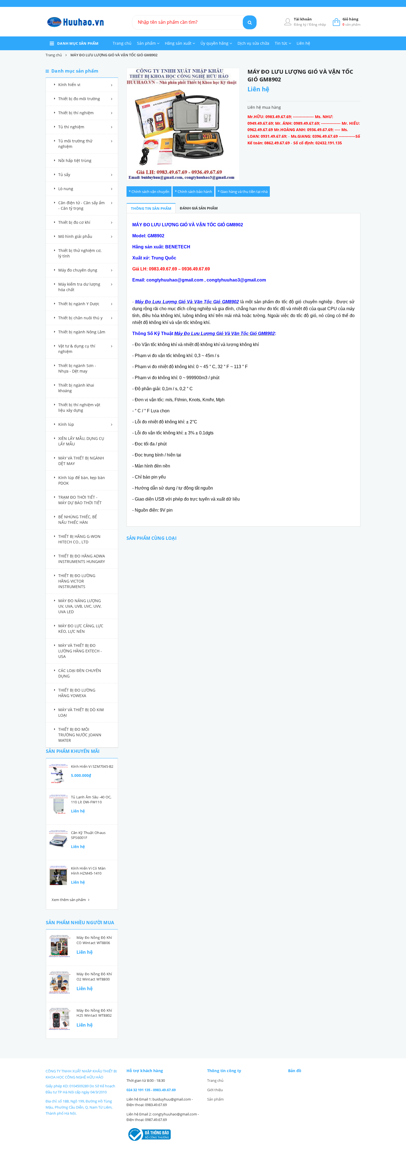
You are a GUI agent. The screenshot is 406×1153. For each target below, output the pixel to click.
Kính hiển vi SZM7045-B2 (92, 766)
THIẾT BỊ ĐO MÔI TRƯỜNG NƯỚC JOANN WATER (79, 735)
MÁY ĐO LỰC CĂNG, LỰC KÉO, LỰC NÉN (80, 628)
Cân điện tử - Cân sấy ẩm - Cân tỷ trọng (81, 205)
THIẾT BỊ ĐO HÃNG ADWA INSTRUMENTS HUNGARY (81, 558)
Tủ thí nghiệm (71, 126)
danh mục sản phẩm (78, 43)
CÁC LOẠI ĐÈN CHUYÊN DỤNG (79, 673)
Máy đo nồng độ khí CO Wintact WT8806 (94, 940)
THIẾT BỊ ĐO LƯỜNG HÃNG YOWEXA (76, 692)
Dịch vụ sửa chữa (253, 43)
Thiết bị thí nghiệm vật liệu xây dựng (79, 407)
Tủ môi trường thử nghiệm (75, 143)
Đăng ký (300, 24)
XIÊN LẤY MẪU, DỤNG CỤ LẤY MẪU (81, 441)
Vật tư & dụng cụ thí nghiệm (76, 348)
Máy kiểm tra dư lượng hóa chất (79, 286)
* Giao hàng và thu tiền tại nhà (243, 191)
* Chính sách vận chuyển (149, 191)
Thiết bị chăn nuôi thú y (80, 317)
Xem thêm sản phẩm (69, 899)
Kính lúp (66, 424)
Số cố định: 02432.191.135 (317, 142)
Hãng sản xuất (179, 43)
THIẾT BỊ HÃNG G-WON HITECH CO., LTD (79, 539)
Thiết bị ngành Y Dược (78, 303)
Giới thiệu (215, 1089)
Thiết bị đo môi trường (79, 98)
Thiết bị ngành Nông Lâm (81, 331)
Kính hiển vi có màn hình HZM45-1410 (88, 871)
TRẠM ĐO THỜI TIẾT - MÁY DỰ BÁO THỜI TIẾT (80, 500)
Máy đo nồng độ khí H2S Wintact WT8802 (94, 1013)
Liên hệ (303, 43)
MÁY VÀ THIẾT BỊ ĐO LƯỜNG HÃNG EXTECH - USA (80, 651)
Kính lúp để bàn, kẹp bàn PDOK (81, 480)
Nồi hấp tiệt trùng (74, 160)
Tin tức (282, 43)
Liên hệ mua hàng (264, 107)
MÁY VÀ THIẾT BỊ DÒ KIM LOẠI (81, 712)
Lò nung (65, 188)
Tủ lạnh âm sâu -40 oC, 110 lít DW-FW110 (91, 799)
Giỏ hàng (350, 19)
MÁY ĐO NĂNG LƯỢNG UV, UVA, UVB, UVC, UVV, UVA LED (79, 606)
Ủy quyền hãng (215, 43)
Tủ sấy (64, 174)
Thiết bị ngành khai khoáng (76, 387)
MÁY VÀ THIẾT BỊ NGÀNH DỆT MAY (81, 460)
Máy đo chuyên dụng (77, 270)
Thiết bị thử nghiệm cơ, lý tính (79, 253)
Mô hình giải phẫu (75, 236)
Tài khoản (303, 19)
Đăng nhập (317, 24)
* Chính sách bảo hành (193, 191)
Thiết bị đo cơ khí (74, 222)
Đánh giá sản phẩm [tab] (199, 208)
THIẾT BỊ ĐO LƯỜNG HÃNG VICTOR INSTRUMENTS (76, 581)
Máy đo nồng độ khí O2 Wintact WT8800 (94, 976)
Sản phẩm (147, 43)
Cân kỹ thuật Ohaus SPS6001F (88, 835)
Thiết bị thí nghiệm (76, 112)
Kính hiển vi (69, 84)
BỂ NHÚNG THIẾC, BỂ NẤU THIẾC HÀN (77, 519)
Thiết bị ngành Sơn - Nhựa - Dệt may (77, 368)
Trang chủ (122, 43)
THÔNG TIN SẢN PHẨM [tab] (151, 208)
